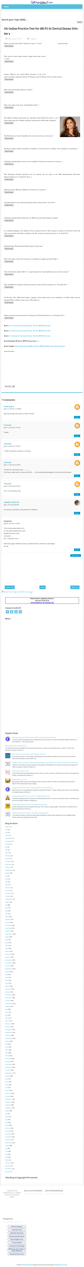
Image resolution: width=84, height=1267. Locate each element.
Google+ (16, 611)
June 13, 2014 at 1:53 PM (12, 446)
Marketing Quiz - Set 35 (19, 779)
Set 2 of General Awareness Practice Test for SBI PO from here (29, 331)
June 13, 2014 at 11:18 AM (12, 409)
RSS (20, 611)
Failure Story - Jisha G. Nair (20, 771)
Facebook (7, 611)
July (6, 847)
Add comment (76, 555)
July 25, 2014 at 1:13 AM (12, 523)
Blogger (12, 1197)
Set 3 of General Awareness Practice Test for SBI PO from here (29, 336)
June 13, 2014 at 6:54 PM (12, 465)
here (37, 341)
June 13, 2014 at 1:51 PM (12, 427)
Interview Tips (17, 1230)
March (7, 835)
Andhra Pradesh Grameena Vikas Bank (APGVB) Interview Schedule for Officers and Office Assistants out (45, 762)
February (8, 856)
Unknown (7, 425)
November (8, 841)
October (7, 844)
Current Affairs (17, 1242)
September (8, 838)
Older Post (74, 587)
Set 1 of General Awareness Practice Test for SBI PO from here (29, 325)
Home (42, 587)
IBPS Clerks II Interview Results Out (16, 746)
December (8, 861)
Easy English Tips (17, 1239)
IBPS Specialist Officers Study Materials (17, 1250)
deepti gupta (9, 406)
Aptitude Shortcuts (17, 1233)
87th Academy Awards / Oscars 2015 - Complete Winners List (30, 796)
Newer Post (10, 587)
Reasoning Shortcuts (16, 1236)
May (6, 830)
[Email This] (8, 386)
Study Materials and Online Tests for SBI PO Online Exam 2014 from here (40, 346)
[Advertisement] (26, 14)
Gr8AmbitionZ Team (60, 1265)
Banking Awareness (17, 1254)
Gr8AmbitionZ (26, 1265)
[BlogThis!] (10, 386)
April (6, 832)
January (7, 858)
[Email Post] (5, 386)
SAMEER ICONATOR (11, 502)
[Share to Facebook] (14, 386)
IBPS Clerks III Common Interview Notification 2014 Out (28, 754)
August (7, 827)
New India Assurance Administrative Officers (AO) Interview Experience (34, 737)
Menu (6, 6)
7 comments (33, 39)
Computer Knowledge (16, 1246)
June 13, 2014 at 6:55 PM (12, 486)
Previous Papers (17, 1226)
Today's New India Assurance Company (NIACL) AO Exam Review (32, 788)
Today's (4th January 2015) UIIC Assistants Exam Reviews (29, 804)
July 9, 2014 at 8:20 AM (11, 505)
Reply (77, 417)
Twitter (11, 611)
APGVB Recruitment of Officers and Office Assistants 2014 (30, 813)
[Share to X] (12, 386)
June (6, 879)
